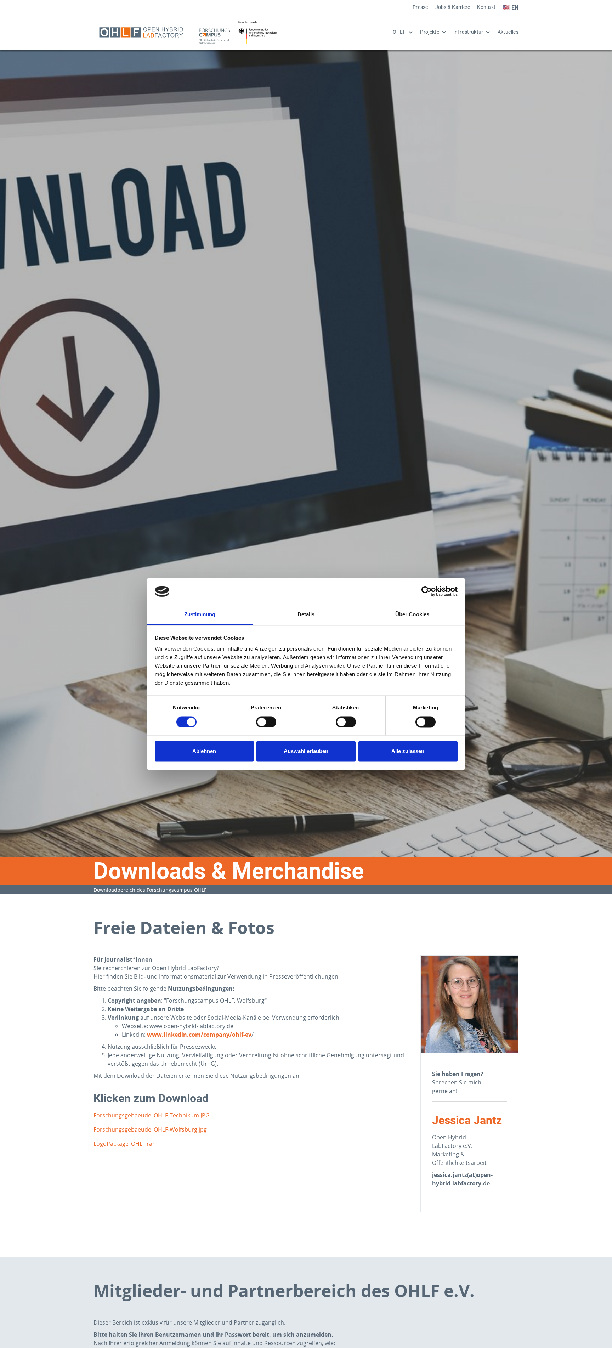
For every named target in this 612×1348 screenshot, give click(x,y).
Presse (420, 7)
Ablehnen (204, 751)
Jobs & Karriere (452, 7)
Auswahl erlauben (306, 751)
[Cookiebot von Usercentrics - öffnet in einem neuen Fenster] (427, 591)
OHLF (399, 32)
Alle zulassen (407, 751)
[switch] (266, 722)
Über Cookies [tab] (412, 615)
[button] (399, 32)
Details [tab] (306, 615)
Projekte (429, 32)
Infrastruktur (468, 32)
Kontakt (486, 7)
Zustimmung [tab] (200, 615)
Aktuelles (508, 32)
